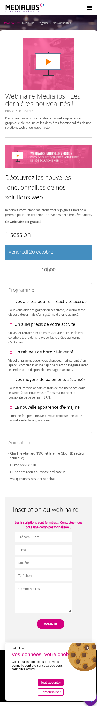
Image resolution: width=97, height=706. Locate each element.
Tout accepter (50, 682)
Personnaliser (50, 692)
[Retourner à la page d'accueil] (24, 7)
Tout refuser (18, 648)
